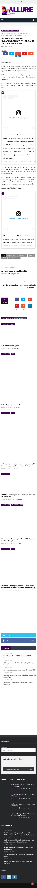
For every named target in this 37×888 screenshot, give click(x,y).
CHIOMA (20, 499)
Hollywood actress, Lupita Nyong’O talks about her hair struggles (18, 540)
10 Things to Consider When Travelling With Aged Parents (23, 795)
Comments (21, 779)
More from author (20, 318)
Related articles (7, 318)
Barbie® (15, 161)
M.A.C (10, 257)
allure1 (16, 348)
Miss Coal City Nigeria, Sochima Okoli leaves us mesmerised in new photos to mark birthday (18, 587)
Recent (3, 779)
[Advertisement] (18, 616)
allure (15, 818)
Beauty (12, 30)
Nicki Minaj (16, 257)
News (17, 30)
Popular (12, 779)
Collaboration (22, 255)
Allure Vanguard (11, 255)
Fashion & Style (15, 504)
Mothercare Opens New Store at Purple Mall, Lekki (23, 805)
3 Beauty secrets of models (10, 405)
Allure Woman (6, 324)
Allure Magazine (5, 30)
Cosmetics (31, 255)
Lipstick (4, 257)
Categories (4, 747)
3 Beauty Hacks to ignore (10, 346)
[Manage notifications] (32, 883)
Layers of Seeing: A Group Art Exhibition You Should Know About (23, 814)
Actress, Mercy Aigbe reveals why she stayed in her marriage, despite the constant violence (18, 465)
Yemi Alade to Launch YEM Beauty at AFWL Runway (17, 23)
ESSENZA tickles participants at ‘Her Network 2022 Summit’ (18, 496)
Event (4, 474)
